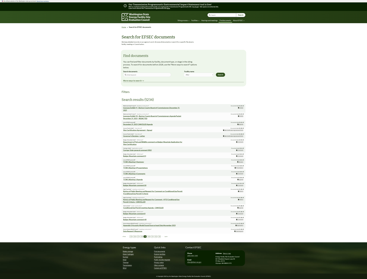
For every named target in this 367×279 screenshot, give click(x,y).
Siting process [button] (183, 20)
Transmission (127, 265)
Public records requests (162, 260)
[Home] (141, 17)
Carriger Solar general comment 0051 (137, 150)
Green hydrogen (128, 254)
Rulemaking (158, 257)
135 (131, 236)
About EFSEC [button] (238, 20)
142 (156, 236)
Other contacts (159, 265)
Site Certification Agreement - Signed (137, 130)
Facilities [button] (194, 20)
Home (124, 27)
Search (240, 15)
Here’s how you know (43, 1)
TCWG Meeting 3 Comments (134, 174)
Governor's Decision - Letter (134, 136)
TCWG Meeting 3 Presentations (135, 168)
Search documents (130, 72)
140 (149, 236)
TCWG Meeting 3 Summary (133, 162)
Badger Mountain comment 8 (134, 214)
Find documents (225, 20)
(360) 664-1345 (192, 255)
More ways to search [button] (132, 80)
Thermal (125, 262)
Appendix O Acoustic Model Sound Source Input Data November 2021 (149, 225)
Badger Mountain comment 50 (134, 185)
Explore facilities (159, 254)
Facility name (189, 72)
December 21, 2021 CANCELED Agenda (138, 124)
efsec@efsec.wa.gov (194, 262)
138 (142, 236)
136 (135, 236)
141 (152, 236)
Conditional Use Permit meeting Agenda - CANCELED (143, 208)
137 (138, 236)
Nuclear (125, 257)
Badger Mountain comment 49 (134, 220)
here (168, 8)
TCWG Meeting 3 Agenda (133, 180)
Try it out (195, 7)
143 (159, 236)
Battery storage (128, 251)
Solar (124, 260)
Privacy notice (159, 262)
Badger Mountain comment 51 (134, 156)
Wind (124, 268)
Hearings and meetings (209, 20)
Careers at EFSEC (160, 268)
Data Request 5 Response (132, 231)
